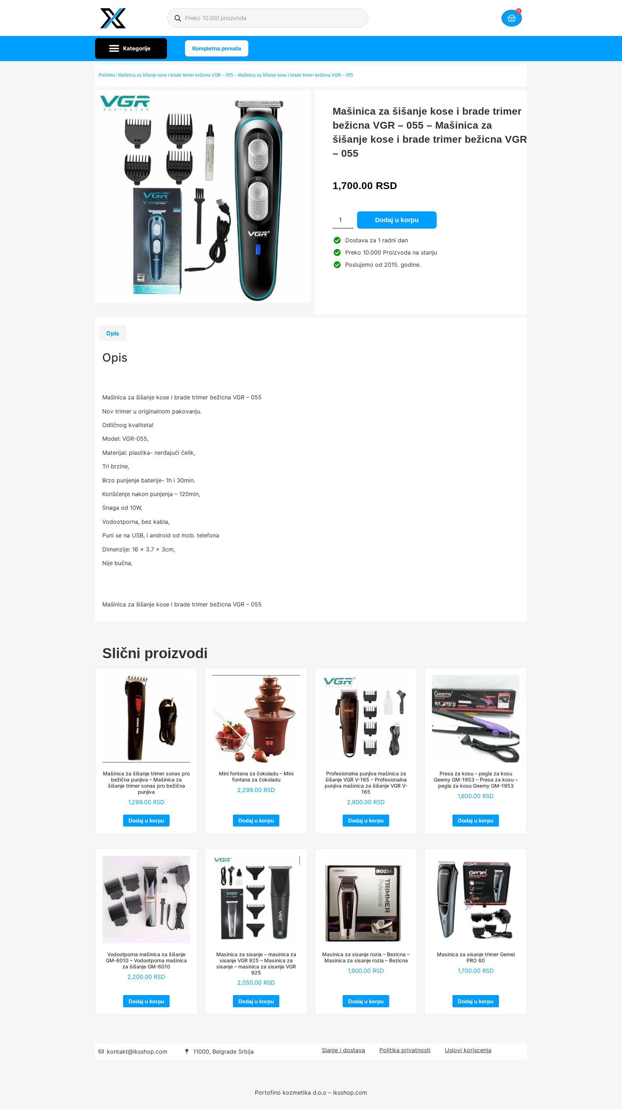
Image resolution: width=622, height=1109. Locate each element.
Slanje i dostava (343, 1050)
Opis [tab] (112, 333)
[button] (131, 48)
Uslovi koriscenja (468, 1050)
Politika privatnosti (405, 1050)
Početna (107, 75)
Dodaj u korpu (397, 220)
